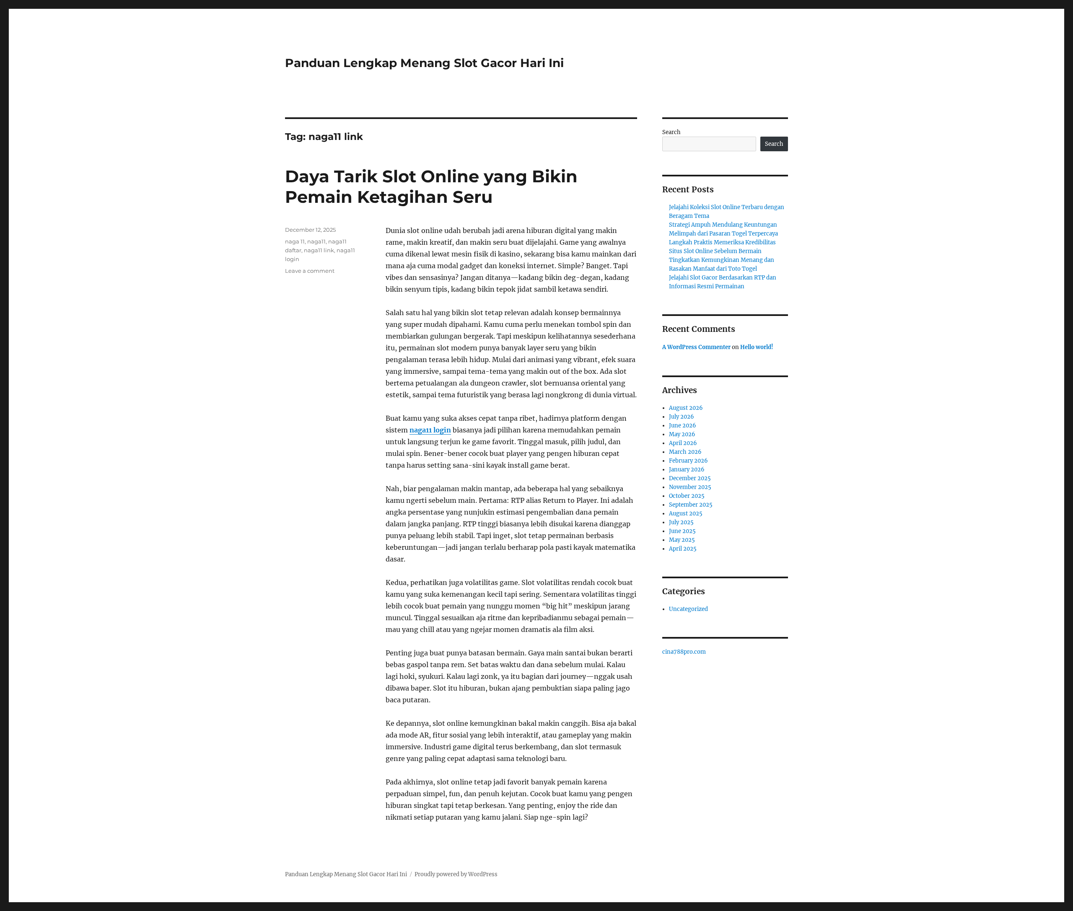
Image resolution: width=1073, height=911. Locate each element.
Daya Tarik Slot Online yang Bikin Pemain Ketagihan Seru (431, 186)
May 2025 (682, 539)
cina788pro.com (684, 651)
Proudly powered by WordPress (456, 874)
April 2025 (683, 548)
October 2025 (687, 495)
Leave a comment (309, 270)
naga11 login (430, 430)
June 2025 (682, 531)
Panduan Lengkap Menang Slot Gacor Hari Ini (424, 63)
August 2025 (685, 513)
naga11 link (319, 250)
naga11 (316, 241)
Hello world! (756, 347)
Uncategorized (688, 609)
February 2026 (688, 460)
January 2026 (687, 469)
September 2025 (691, 504)
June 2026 (682, 425)
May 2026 (682, 434)
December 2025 (690, 478)
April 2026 (683, 443)
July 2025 (681, 522)
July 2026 (681, 416)
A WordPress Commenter (696, 347)
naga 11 (295, 241)
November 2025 (690, 487)
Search (671, 132)
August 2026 (686, 408)
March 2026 (685, 452)
